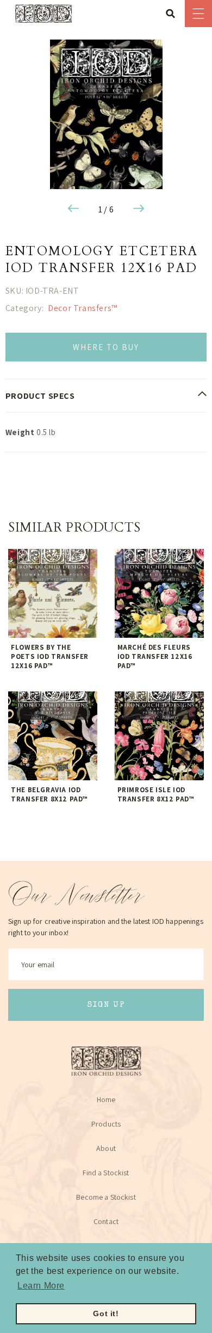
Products (106, 1124)
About (106, 1148)
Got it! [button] (106, 1313)
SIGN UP (106, 1005)
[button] (174, 13)
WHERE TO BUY (106, 347)
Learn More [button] (41, 1285)
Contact (106, 1221)
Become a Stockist (105, 1197)
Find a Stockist (106, 1172)
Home (106, 1099)
